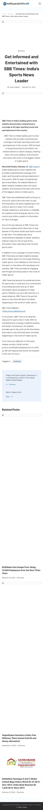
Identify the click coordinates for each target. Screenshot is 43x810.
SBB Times (33, 167)
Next (8, 397)
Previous (12, 384)
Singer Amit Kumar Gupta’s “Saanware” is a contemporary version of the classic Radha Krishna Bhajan (21, 377)
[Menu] (39, 3)
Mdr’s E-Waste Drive (13, 392)
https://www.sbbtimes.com (14, 311)
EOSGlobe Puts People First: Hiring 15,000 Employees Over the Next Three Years (21, 570)
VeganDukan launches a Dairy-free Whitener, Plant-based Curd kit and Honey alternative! (19, 738)
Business (21, 51)
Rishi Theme (22, 807)
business (17, 361)
